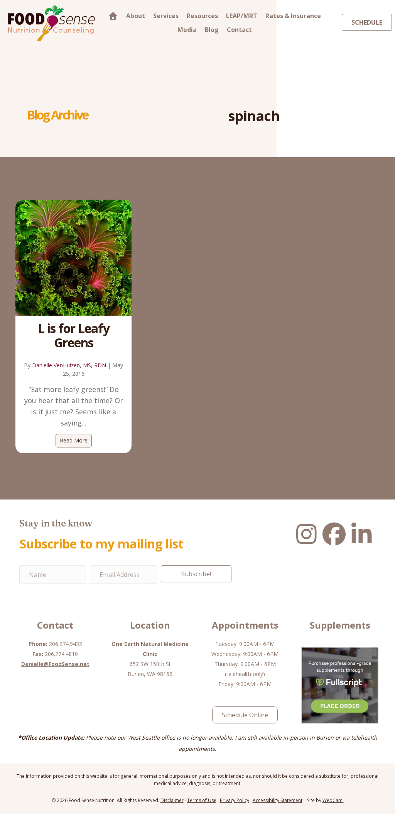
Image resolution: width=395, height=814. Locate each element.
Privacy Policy (234, 800)
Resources (202, 16)
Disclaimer (172, 800)
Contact (239, 29)
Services (166, 16)
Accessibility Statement (277, 800)
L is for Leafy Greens (74, 335)
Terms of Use (201, 800)
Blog (212, 29)
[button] (196, 573)
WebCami (333, 800)
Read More (76, 440)
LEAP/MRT (241, 16)
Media (187, 29)
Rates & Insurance (293, 16)
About (135, 16)
